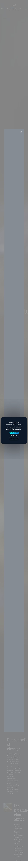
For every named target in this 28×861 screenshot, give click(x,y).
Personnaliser (14, 438)
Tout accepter (14, 432)
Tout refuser (14, 436)
